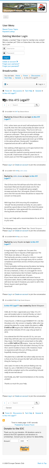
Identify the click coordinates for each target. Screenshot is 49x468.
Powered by (19, 425)
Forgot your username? (11, 64)
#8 (17, 171)
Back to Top (42, 463)
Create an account (9, 61)
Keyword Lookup (9, 31)
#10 (17, 300)
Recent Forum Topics (10, 29)
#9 (17, 236)
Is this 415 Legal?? (11, 305)
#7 (17, 111)
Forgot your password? (11, 66)
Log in (6, 57)
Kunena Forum (29, 425)
